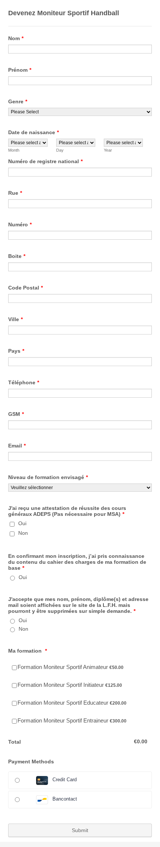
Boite (16, 256)
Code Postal (25, 288)
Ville (15, 319)
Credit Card (64, 779)
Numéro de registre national (45, 161)
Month (13, 150)
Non (23, 533)
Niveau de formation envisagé (48, 477)
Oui (22, 523)
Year (108, 150)
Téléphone (23, 382)
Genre (17, 101)
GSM (16, 414)
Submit (80, 830)
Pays (16, 351)
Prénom (19, 70)
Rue (15, 193)
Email (17, 446)
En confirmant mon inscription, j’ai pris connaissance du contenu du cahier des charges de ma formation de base (77, 562)
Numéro (20, 224)
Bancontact (64, 799)
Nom (15, 38)
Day (60, 150)
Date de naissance (33, 132)
